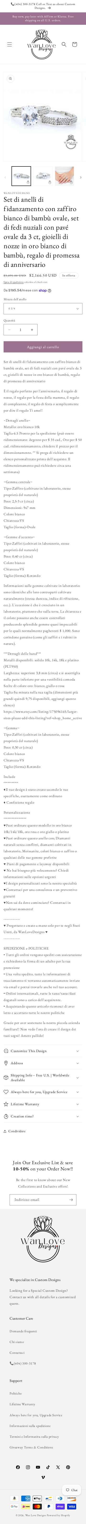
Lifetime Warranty (22, 1404)
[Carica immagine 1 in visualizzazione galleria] (21, 176)
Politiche (16, 1393)
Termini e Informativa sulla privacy (34, 1436)
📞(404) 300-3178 (23, 1363)
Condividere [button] (17, 1131)
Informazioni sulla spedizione (30, 1426)
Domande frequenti (23, 1331)
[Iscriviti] (71, 1199)
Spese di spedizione (14, 282)
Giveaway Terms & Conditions (31, 1447)
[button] (9, 44)
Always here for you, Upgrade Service (36, 1415)
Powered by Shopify (58, 1515)
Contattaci (17, 1352)
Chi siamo (17, 1342)
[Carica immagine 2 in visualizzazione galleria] (42, 176)
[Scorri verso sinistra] (5, 177)
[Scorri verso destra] (80, 177)
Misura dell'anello (15, 299)
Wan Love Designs (35, 1515)
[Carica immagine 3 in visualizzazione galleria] (64, 176)
